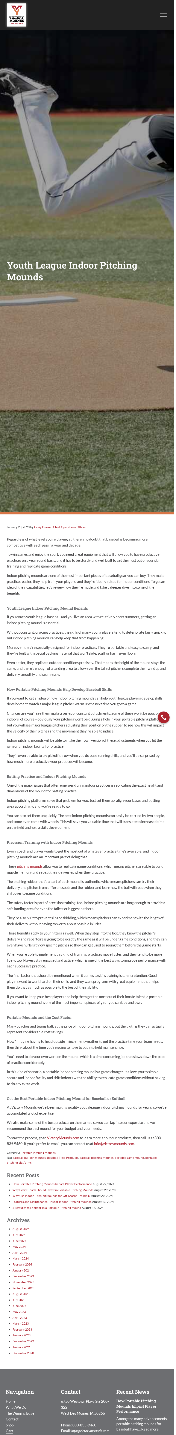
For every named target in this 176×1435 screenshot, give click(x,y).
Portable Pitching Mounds (38, 1152)
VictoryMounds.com (63, 1138)
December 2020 (23, 1353)
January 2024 (21, 1270)
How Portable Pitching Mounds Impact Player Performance (52, 1184)
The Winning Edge (20, 1413)
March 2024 (20, 1258)
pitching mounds (29, 866)
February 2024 (22, 1264)
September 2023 (23, 1288)
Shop (10, 1425)
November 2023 (23, 1282)
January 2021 (21, 1347)
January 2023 (21, 1335)
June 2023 (19, 1305)
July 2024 (18, 1235)
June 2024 (19, 1241)
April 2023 (19, 1317)
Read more (150, 1429)
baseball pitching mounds (97, 1157)
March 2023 (20, 1323)
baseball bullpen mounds (29, 1157)
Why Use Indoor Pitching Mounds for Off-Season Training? (51, 1195)
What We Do (16, 1407)
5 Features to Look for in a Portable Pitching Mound (46, 1207)
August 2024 (20, 1229)
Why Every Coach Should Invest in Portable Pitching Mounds (52, 1190)
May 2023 (19, 1311)
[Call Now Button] (164, 717)
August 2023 (20, 1294)
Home (10, 1401)
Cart (9, 1431)
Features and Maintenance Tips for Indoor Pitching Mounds (51, 1201)
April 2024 (19, 1252)
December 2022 (23, 1341)
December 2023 (23, 1276)
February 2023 (22, 1329)
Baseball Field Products (62, 1157)
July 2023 (18, 1300)
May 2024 (19, 1246)
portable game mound (129, 1157)
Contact (12, 1419)
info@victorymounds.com (114, 1143)
